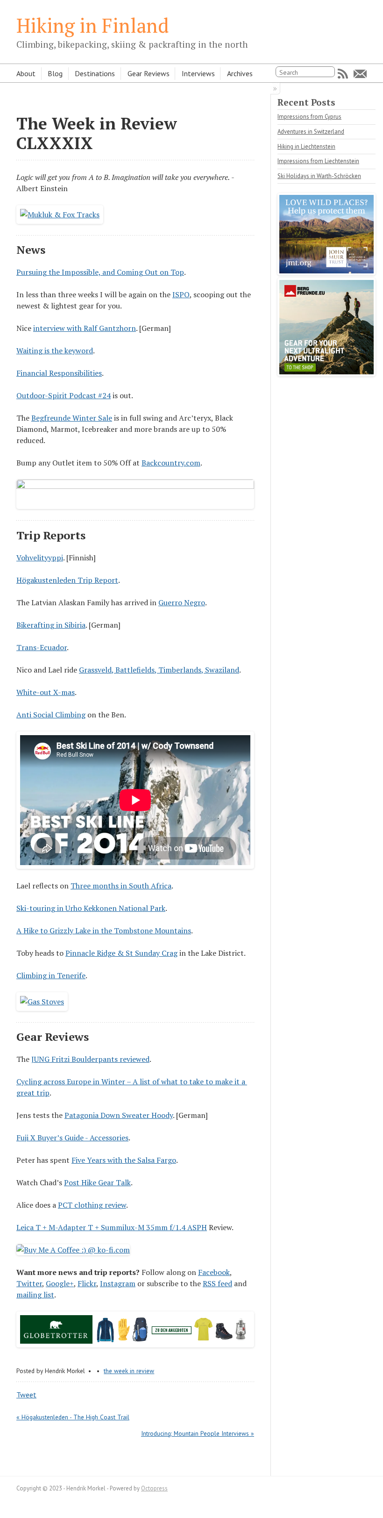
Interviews (198, 73)
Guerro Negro (181, 602)
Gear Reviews (149, 73)
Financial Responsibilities (59, 373)
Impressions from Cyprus (309, 117)
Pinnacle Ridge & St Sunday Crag (121, 953)
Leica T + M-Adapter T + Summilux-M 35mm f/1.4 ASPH (111, 1227)
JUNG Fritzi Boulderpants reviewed (90, 1059)
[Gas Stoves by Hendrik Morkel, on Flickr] (42, 1001)
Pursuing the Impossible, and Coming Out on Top (100, 272)
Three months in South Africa (121, 886)
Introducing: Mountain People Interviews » (197, 1433)
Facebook (214, 1272)
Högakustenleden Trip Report (67, 580)
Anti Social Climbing (50, 714)
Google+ (60, 1283)
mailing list (35, 1294)
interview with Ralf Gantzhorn (84, 328)
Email (360, 74)
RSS (343, 74)
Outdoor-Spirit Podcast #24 (63, 395)
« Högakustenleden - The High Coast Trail (72, 1417)
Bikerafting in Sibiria (50, 625)
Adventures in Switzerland (310, 132)
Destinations (95, 73)
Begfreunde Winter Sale (71, 418)
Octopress (154, 1488)
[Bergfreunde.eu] (326, 373)
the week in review (129, 1371)
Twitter (29, 1283)
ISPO (181, 294)
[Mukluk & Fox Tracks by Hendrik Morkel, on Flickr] (59, 214)
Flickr (87, 1283)
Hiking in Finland (92, 25)
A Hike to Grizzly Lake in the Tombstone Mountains (103, 930)
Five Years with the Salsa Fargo (123, 1160)
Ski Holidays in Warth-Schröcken (319, 176)
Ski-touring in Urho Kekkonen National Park (90, 908)
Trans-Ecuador (41, 647)
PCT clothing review (92, 1205)
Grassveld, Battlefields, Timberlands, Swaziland (159, 670)
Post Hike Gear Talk (97, 1182)
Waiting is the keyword (54, 350)
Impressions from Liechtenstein (318, 161)
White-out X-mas (45, 692)
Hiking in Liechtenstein (306, 146)
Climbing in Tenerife (50, 975)
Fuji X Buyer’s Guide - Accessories (72, 1137)
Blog (55, 73)
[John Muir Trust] (326, 272)
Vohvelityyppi (39, 557)
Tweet (26, 1394)
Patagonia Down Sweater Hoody (118, 1115)
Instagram (117, 1283)
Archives (240, 73)
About (25, 73)
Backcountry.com (171, 463)
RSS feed (217, 1283)
